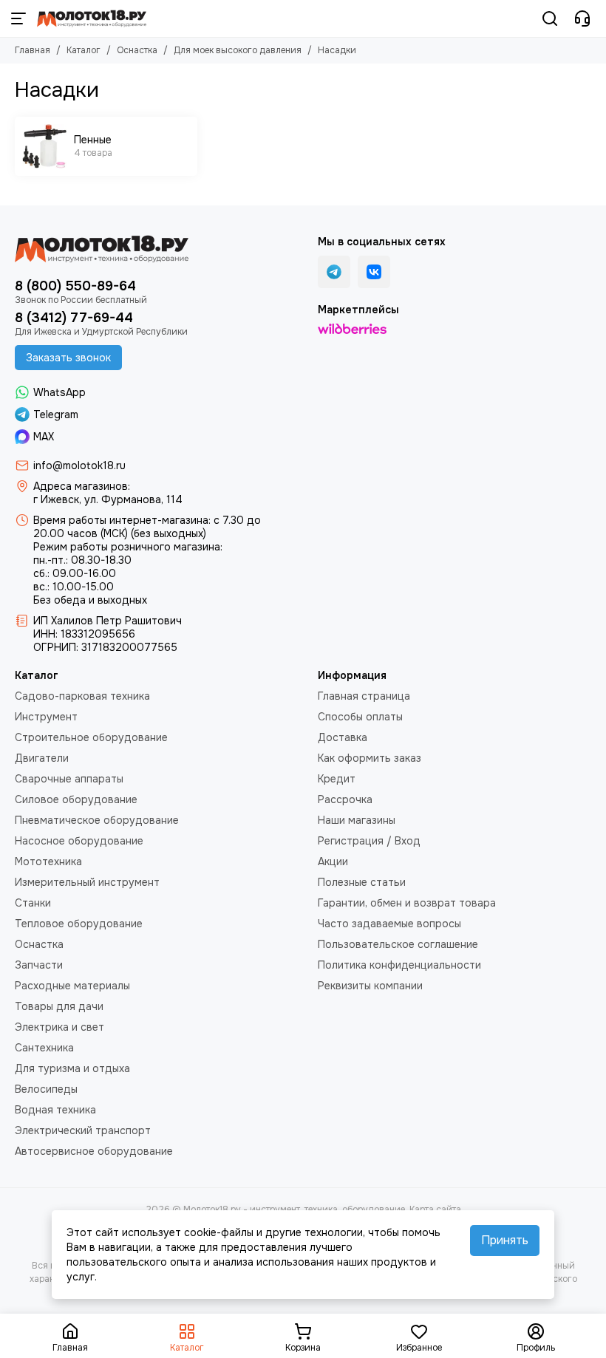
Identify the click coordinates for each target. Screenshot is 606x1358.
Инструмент (46, 716)
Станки (33, 903)
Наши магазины (356, 820)
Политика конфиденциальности (399, 965)
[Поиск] (550, 18)
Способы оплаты (360, 716)
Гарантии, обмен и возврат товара (407, 903)
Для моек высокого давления (238, 50)
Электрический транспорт (83, 1130)
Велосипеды (46, 1089)
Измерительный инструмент (87, 882)
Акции (333, 861)
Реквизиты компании (370, 985)
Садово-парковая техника (82, 696)
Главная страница (364, 696)
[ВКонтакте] (374, 272)
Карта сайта (435, 1209)
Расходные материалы (72, 985)
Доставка (342, 737)
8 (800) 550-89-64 (75, 286)
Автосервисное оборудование (94, 1151)
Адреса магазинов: (81, 486)
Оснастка (137, 50)
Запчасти (39, 965)
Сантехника (44, 1047)
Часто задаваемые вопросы (389, 923)
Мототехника (48, 861)
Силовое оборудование (76, 799)
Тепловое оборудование (79, 923)
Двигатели (42, 758)
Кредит (336, 778)
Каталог (84, 50)
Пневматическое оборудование (97, 820)
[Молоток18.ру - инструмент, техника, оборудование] (91, 18)
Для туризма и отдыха (72, 1068)
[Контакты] (582, 18)
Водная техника (55, 1109)
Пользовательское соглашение (398, 944)
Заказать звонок (68, 357)
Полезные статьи (362, 882)
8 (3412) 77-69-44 (74, 318)
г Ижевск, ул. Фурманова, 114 (108, 499)
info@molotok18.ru (79, 465)
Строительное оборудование (91, 737)
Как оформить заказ (369, 758)
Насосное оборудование (79, 840)
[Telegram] (334, 272)
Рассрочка (345, 799)
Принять (504, 1240)
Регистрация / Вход (369, 840)
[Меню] (18, 18)
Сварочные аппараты (69, 778)
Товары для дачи (59, 1006)
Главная (32, 50)
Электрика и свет (59, 1027)
